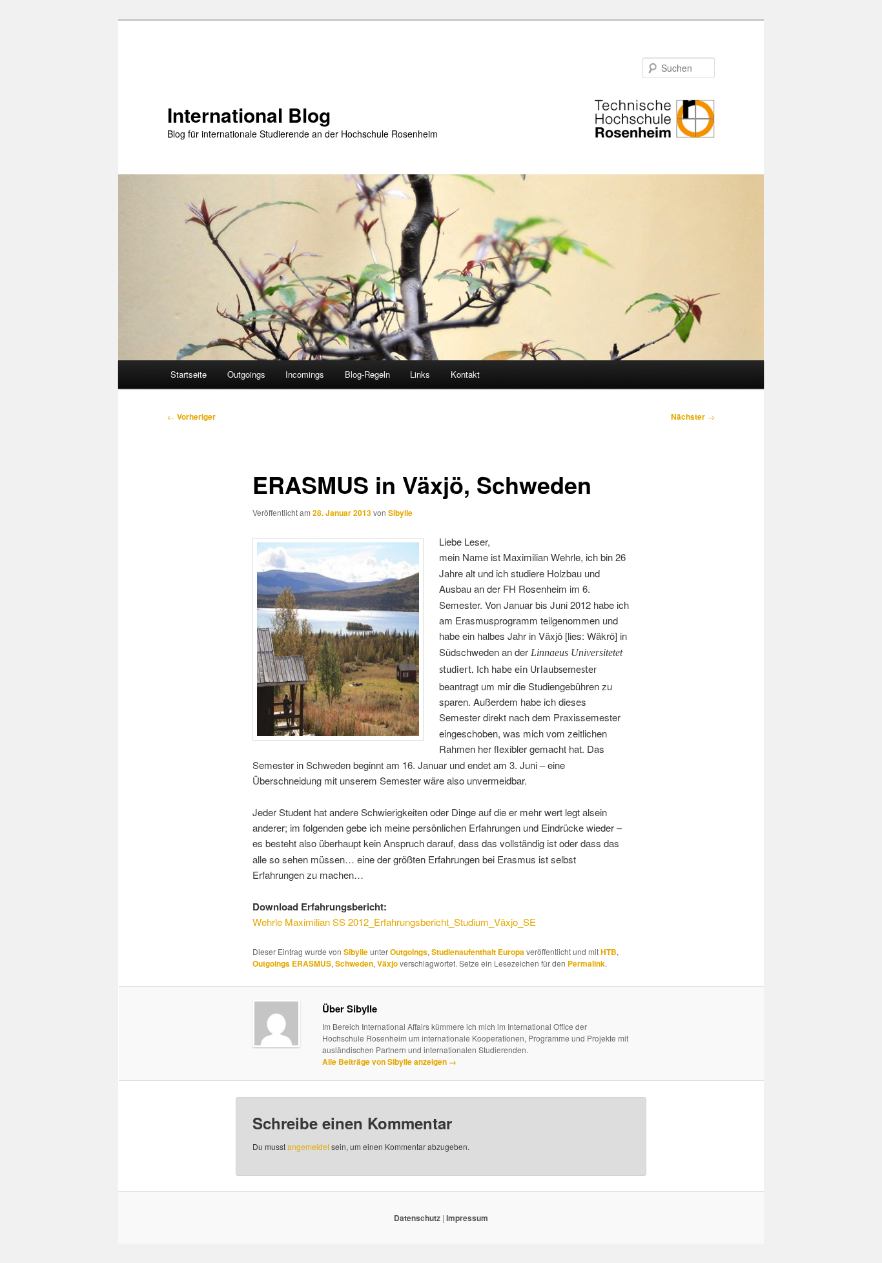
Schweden (354, 963)
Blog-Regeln (367, 374)
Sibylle (400, 513)
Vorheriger (191, 416)
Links (420, 374)
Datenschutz (418, 1218)
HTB (608, 952)
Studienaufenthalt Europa (477, 952)
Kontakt (465, 374)
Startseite (188, 374)
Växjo (387, 963)
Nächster (693, 416)
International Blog (249, 114)
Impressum (467, 1218)
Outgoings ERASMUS (291, 963)
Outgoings (246, 374)
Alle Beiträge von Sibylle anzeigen (389, 1061)
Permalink (586, 963)
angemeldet (308, 1146)
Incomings (304, 374)
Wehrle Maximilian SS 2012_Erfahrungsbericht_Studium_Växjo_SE (394, 922)
